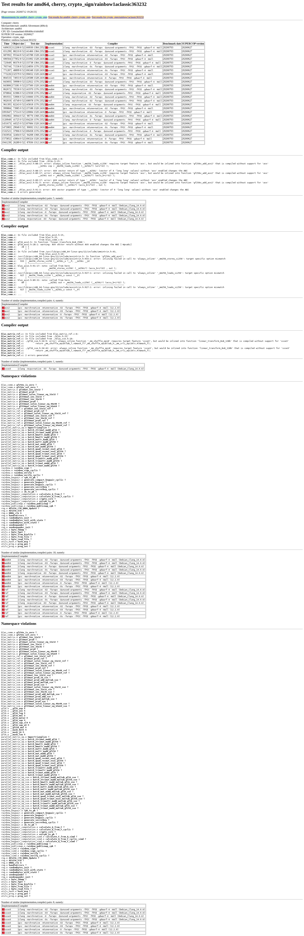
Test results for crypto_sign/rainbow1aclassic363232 (118, 17)
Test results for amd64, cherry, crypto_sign (69, 17)
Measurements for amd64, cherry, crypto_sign (24, 17)
